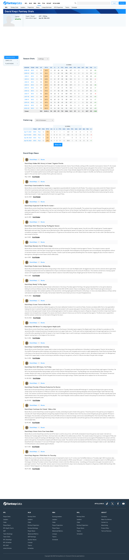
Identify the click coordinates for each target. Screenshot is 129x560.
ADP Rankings (32, 537)
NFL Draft (6, 545)
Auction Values (32, 539)
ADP (4, 531)
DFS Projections (58, 7)
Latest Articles (7, 548)
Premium (122, 3)
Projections (31, 7)
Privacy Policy (105, 528)
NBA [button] (35, 3)
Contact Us (104, 522)
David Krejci (33, 159)
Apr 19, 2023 (27, 135)
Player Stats (6, 516)
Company (104, 516)
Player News (7, 525)
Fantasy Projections (33, 525)
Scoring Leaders (57, 516)
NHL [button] (39, 3)
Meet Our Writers (106, 519)
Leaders (23, 7)
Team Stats (6, 537)
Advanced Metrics (33, 534)
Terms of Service (106, 531)
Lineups (30, 542)
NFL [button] (26, 3)
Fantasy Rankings (33, 528)
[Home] (12, 3)
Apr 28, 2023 (28, 138)
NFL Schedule (7, 542)
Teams (67, 7)
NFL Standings (7, 539)
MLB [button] (30, 3)
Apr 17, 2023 (27, 132)
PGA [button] (43, 3)
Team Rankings (7, 534)
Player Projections (57, 525)
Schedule (74, 7)
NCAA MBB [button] (56, 3)
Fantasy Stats (14, 7)
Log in (114, 3)
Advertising (104, 525)
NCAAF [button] (49, 3)
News (37, 7)
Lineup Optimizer (47, 7)
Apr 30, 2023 (27, 140)
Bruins (43, 159)
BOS (32, 70)
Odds (4, 522)
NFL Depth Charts (8, 528)
